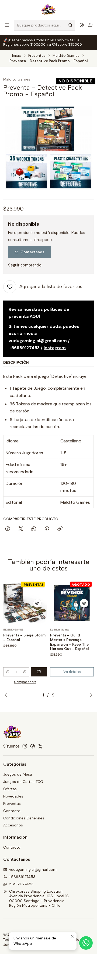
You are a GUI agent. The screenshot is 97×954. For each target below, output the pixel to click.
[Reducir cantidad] (8, 672)
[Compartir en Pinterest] (46, 529)
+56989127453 (22, 876)
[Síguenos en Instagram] (24, 746)
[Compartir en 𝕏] (20, 529)
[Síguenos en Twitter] (40, 746)
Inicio (16, 56)
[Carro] (90, 25)
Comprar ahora (25, 682)
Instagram (55, 348)
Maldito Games (66, 56)
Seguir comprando (24, 265)
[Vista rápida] (37, 603)
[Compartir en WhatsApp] (33, 529)
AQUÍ (35, 316)
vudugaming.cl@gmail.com (33, 869)
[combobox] (44, 25)
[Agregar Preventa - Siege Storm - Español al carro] (39, 671)
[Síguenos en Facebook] (32, 746)
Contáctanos (32, 252)
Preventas (37, 56)
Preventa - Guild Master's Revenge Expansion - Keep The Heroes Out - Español (69, 642)
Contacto (11, 810)
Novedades (13, 796)
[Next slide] (90, 695)
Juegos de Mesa (17, 774)
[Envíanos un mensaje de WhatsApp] (86, 943)
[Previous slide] (7, 695)
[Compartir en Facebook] (7, 529)
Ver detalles (72, 671)
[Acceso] (81, 25)
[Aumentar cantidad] (24, 672)
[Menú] (7, 25)
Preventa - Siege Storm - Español (24, 637)
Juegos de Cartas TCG (23, 781)
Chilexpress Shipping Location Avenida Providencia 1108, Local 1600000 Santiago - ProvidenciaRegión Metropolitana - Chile (39, 898)
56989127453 (21, 884)
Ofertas (10, 788)
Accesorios (13, 825)
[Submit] (70, 25)
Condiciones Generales (23, 818)
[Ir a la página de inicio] (48, 9)
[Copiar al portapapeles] (60, 529)
